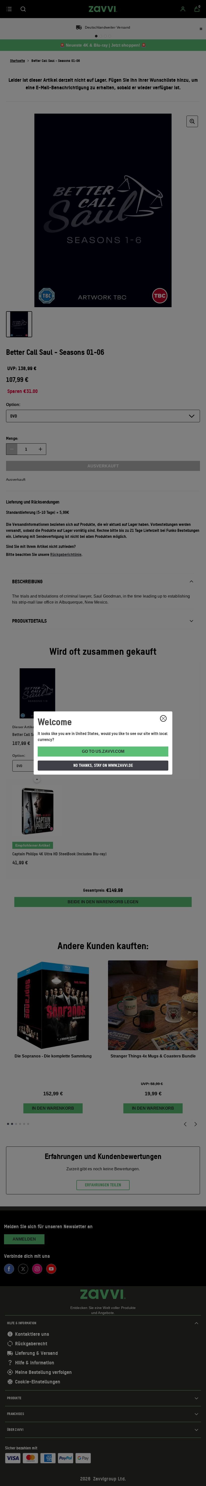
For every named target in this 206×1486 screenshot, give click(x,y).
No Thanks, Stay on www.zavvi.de (103, 765)
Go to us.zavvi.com (103, 751)
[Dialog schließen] (163, 718)
